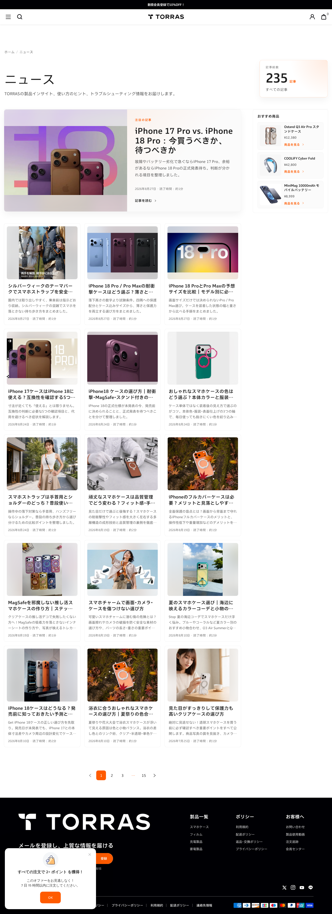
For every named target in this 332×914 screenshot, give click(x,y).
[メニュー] (8, 17)
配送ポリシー (245, 834)
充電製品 (196, 841)
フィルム (196, 834)
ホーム (9, 52)
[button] (20, 17)
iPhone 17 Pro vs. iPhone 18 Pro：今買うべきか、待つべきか (184, 140)
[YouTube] (302, 887)
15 (144, 775)
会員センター (295, 849)
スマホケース (199, 827)
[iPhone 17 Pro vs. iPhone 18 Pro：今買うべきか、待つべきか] (65, 161)
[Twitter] (284, 887)
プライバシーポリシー (251, 849)
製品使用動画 (295, 834)
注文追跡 (292, 841)
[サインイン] (312, 17)
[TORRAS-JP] (166, 17)
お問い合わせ (295, 827)
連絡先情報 (204, 905)
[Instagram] (293, 887)
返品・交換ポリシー (249, 841)
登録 (104, 858)
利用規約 (242, 827)
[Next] (154, 775)
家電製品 (196, 849)
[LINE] (311, 887)
